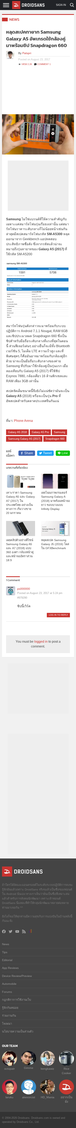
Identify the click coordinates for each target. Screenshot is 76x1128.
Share (28, 453)
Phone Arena (23, 420)
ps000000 (23, 588)
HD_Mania (47, 1097)
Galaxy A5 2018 (17, 432)
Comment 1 (44, 64)
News (14, 19)
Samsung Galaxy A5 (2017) (24, 438)
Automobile (9, 983)
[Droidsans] (28, 5)
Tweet (47, 453)
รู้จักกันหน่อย (10, 1007)
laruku (9, 1097)
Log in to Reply (58, 615)
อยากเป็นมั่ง (66, 1099)
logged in (41, 641)
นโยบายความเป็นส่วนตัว (17, 1031)
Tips (4, 952)
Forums (7, 991)
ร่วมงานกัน (9, 1015)
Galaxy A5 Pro (40, 432)
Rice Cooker (66, 1071)
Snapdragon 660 (54, 438)
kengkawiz (47, 1068)
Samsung (59, 432)
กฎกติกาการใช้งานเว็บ (16, 999)
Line (65, 453)
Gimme (28, 1067)
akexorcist (28, 1097)
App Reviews (10, 968)
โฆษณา (7, 1023)
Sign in (61, 4)
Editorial (7, 960)
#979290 (22, 597)
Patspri (26, 53)
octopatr (9, 1068)
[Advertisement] (38, 92)
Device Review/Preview (17, 976)
